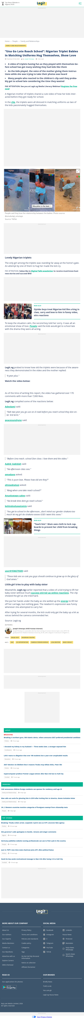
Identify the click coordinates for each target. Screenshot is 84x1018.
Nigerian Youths (28, 637)
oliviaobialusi (12, 484)
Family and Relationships (30, 41)
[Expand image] (78, 171)
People (15, 41)
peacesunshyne (13, 420)
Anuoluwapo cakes (15, 495)
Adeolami (10, 406)
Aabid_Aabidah (13, 463)
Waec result (67, 642)
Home (7, 41)
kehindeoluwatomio (16, 506)
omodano (10, 474)
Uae (12, 642)
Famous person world (39, 642)
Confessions (8, 750)
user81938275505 (14, 570)
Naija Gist (15, 637)
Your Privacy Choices (44, 1017)
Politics (7, 741)
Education (7, 759)
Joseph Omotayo (29, 59)
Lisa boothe (55, 642)
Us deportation (22, 642)
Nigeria (4, 835)
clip (13, 102)
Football (7, 777)
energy (64, 600)
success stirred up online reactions (50, 592)
